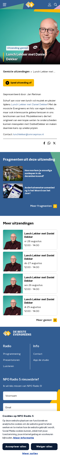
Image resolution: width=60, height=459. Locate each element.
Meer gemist (44, 320)
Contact (37, 354)
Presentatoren (11, 360)
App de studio (41, 360)
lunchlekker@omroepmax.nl (28, 134)
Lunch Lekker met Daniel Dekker (29, 104)
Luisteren (8, 366)
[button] (5, 5)
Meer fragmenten (41, 206)
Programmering (12, 354)
